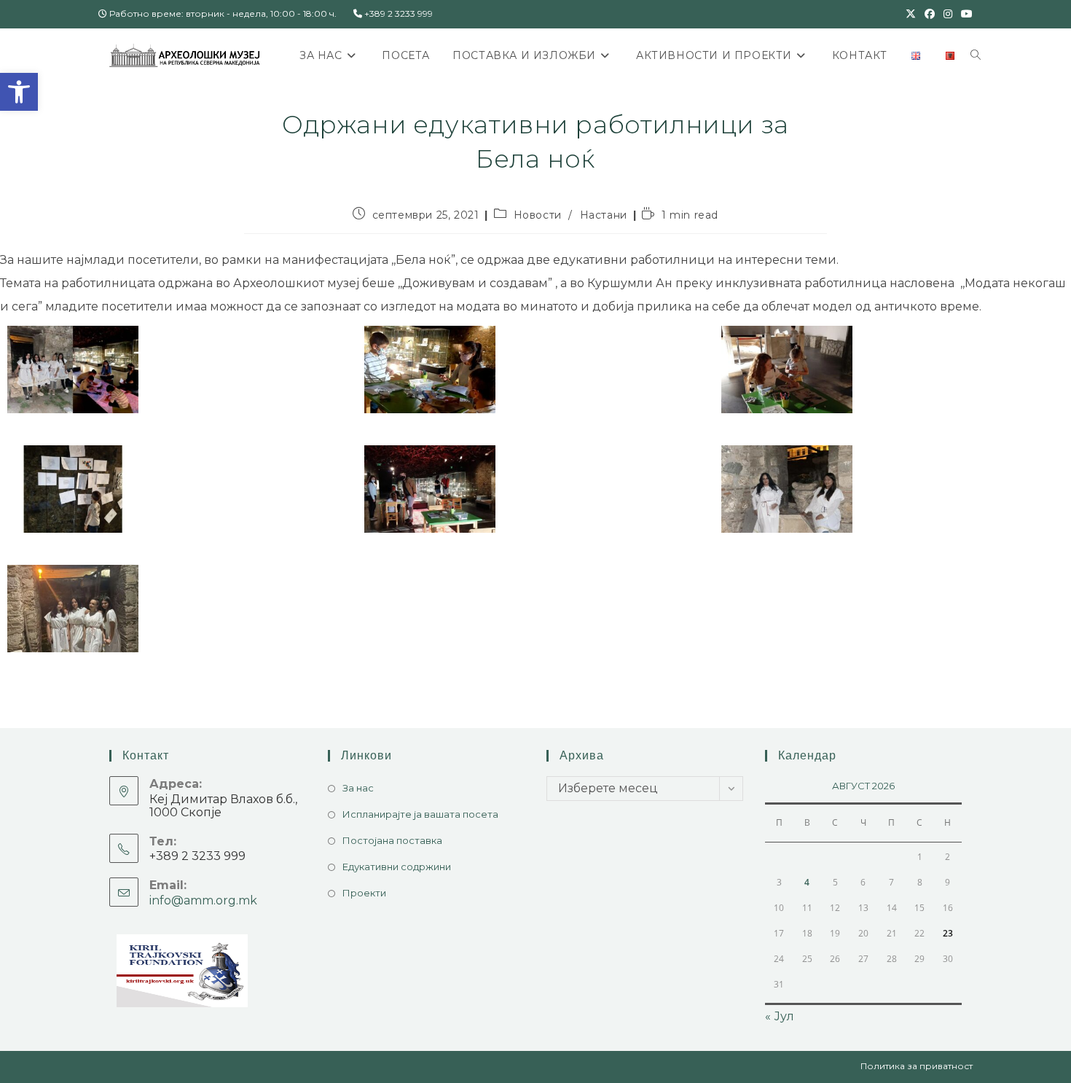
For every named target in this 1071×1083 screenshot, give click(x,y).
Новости (538, 215)
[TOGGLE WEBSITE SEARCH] (976, 55)
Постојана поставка (392, 840)
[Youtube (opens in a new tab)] (965, 14)
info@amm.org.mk (203, 900)
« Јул (779, 1016)
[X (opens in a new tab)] (910, 14)
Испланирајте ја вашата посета (420, 814)
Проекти (364, 893)
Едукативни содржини (396, 866)
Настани (603, 215)
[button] (19, 92)
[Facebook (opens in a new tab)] (929, 14)
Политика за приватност (916, 1065)
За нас (358, 788)
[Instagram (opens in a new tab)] (948, 14)
